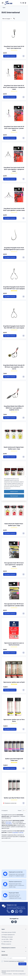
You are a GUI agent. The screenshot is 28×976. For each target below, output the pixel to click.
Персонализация (14, 496)
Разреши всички (14, 491)
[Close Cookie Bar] (25, 476)
